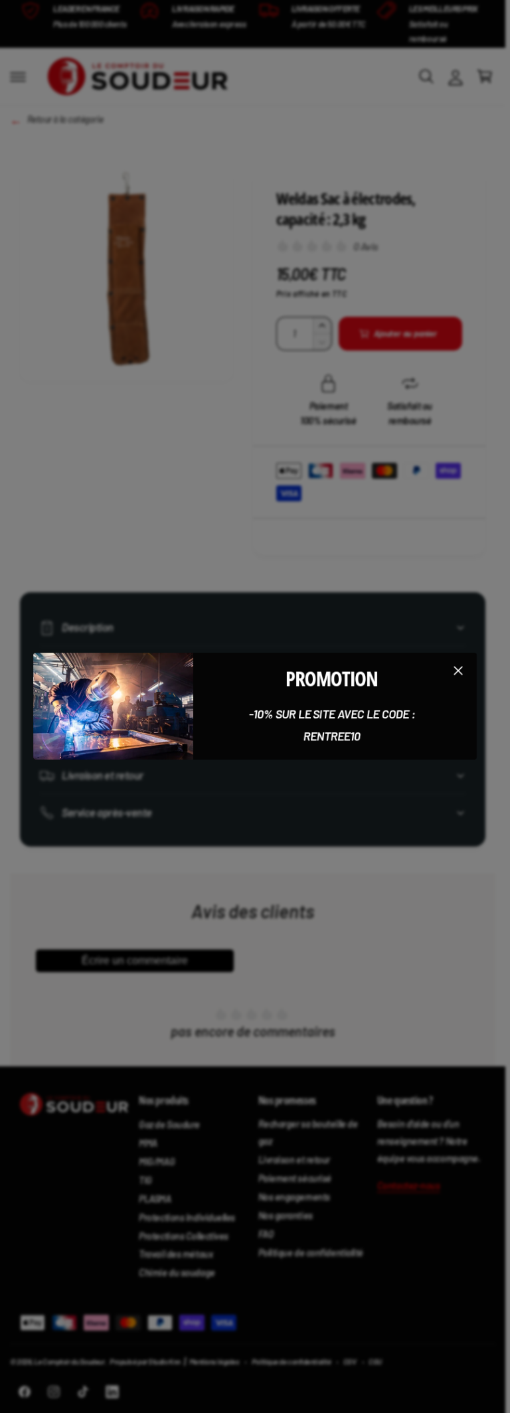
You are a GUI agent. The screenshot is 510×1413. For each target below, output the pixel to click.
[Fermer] (458, 670)
